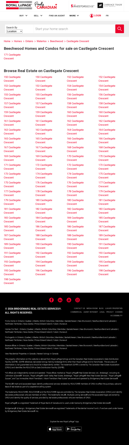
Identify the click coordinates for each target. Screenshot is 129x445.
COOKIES (118, 312)
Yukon (55, 324)
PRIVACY (110, 312)
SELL (36, 15)
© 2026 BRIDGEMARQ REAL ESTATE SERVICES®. (33, 308)
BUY (22, 15)
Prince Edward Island (43, 324)
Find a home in (11, 321)
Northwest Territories (13, 324)
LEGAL (102, 312)
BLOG (101, 308)
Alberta (36, 321)
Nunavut (63, 324)
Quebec (28, 321)
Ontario (21, 321)
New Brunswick (84, 321)
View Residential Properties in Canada (20, 354)
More (73, 15)
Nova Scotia (28, 324)
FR (107, 15)
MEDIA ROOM (92, 308)
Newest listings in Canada (47, 354)
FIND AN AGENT (57, 15)
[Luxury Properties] (110, 6)
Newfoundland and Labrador (104, 321)
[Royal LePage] (31, 5)
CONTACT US (79, 308)
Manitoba (59, 321)
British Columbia (47, 321)
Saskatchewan (71, 321)
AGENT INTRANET (91, 312)
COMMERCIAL (76, 312)
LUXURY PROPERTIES (113, 308)
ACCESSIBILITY (116, 316)
